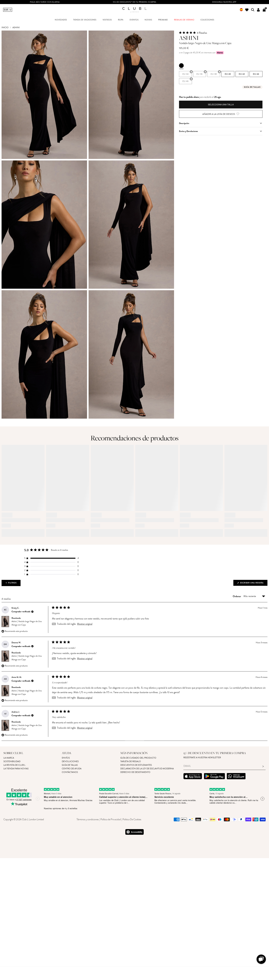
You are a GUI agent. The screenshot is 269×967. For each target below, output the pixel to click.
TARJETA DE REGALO (130, 761)
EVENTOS (134, 20)
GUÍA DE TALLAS (70, 765)
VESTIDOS (107, 20)
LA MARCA (8, 757)
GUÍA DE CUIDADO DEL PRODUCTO (138, 757)
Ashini (16, 27)
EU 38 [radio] (214, 74)
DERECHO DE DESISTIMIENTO (135, 772)
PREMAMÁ (163, 20)
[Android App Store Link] (214, 776)
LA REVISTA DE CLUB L (14, 765)
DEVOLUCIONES (70, 761)
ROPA (120, 20)
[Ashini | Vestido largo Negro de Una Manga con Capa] (181, 65)
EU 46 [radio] (185, 81)
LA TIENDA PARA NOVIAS (15, 768)
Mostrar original (84, 624)
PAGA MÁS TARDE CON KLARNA (45, 2)
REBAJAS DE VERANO (184, 20)
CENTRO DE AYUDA (71, 768)
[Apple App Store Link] (192, 776)
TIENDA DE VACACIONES (84, 20)
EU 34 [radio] (185, 74)
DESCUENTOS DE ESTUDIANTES (136, 765)
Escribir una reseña (253, 583)
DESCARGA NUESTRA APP (224, 2)
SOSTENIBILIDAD (11, 761)
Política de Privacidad (110, 819)
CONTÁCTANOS (70, 772)
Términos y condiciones (88, 819)
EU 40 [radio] (228, 74)
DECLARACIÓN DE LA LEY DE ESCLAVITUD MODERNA (147, 768)
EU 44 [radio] (256, 74)
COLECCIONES (207, 20)
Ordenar (237, 596)
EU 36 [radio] (199, 74)
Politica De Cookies (132, 819)
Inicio (5, 27)
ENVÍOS (66, 757)
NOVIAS (148, 20)
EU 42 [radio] (242, 74)
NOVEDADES (61, 20)
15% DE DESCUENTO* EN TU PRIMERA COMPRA (134, 2)
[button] (220, 33)
